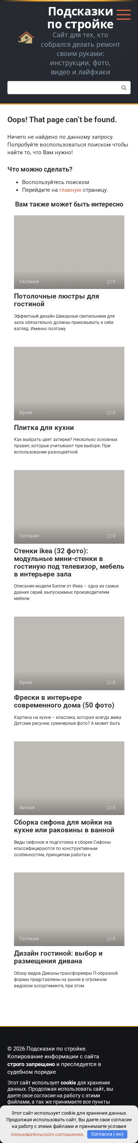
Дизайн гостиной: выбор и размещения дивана (58, 957)
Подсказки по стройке (80, 17)
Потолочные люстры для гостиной (56, 300)
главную (70, 190)
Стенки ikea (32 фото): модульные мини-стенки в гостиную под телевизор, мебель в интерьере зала (69, 562)
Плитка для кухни (44, 427)
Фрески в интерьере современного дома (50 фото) (64, 701)
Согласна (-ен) (107, 1134)
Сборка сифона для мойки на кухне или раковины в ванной (64, 826)
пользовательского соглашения (47, 1134)
